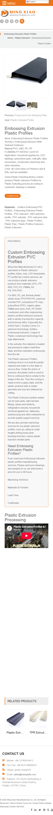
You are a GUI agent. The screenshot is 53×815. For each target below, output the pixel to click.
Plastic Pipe (11, 224)
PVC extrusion (21, 214)
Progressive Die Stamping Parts (31, 115)
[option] (26, 76)
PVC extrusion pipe (15, 220)
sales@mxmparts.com (25, 774)
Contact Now (12, 196)
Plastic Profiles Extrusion (30, 224)
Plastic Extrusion (13, 227)
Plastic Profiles (34, 220)
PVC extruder (19, 217)
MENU (11, 3)
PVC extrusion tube (37, 217)
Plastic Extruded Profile (22, 120)
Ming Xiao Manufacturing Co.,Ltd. (22, 800)
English (32, 2)
